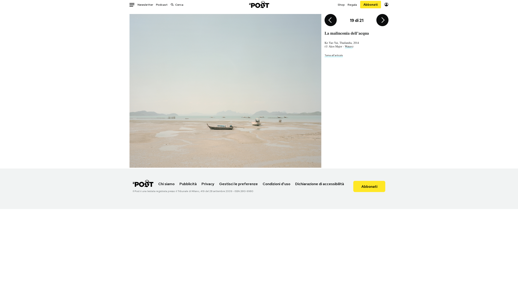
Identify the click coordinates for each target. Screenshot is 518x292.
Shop (341, 4)
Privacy (208, 183)
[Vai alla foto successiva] (382, 20)
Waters (348, 46)
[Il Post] (259, 4)
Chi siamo (166, 183)
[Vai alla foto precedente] (331, 20)
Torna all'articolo (334, 55)
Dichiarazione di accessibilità (319, 183)
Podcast (162, 4)
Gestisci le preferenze (238, 183)
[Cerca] (172, 4)
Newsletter (145, 4)
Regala (352, 4)
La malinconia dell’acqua (347, 33)
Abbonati (370, 4)
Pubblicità (188, 183)
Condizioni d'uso (276, 183)
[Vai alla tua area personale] (386, 4)
